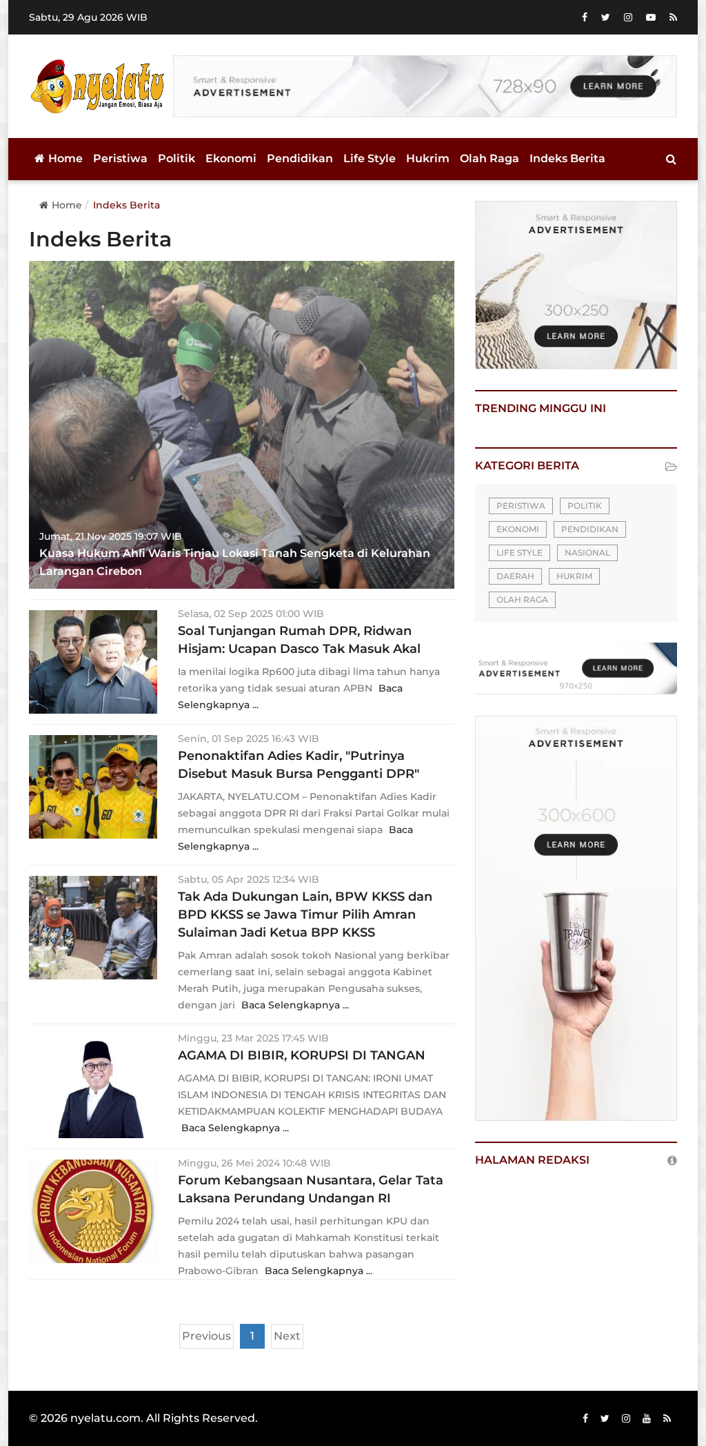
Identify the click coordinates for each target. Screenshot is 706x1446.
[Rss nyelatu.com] (667, 1418)
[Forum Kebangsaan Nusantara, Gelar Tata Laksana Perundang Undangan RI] (93, 1211)
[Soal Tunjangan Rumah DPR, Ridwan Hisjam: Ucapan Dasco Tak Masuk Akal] (93, 662)
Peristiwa (120, 158)
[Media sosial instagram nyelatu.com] (626, 1418)
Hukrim (428, 158)
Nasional (587, 552)
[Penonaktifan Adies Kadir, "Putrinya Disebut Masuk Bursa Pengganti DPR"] (93, 787)
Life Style (369, 158)
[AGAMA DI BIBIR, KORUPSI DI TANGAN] (93, 1086)
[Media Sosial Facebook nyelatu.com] (585, 1418)
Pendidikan (300, 158)
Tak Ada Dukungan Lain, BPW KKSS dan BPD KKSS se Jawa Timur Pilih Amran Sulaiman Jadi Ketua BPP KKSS (305, 914)
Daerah (515, 576)
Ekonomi (230, 158)
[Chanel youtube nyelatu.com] (647, 1418)
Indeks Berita (567, 158)
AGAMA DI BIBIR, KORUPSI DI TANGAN (301, 1055)
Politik (176, 158)
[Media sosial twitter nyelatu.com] (605, 1418)
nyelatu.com (105, 1418)
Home (65, 158)
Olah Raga (489, 158)
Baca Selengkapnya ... (295, 1005)
